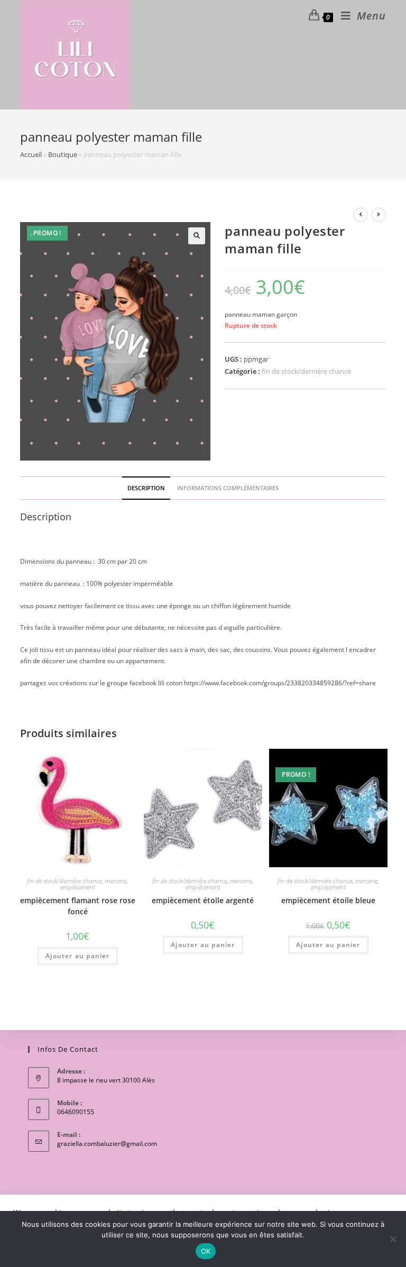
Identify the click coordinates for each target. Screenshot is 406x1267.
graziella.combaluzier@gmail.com (107, 1143)
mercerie (115, 880)
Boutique (62, 154)
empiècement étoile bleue (328, 900)
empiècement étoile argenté (203, 900)
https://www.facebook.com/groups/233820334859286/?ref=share (280, 682)
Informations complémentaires (228, 488)
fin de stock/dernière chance (306, 371)
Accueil (31, 154)
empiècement (77, 887)
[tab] (146, 488)
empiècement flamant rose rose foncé (77, 905)
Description (146, 488)
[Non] (392, 1239)
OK (206, 1251)
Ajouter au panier (77, 955)
